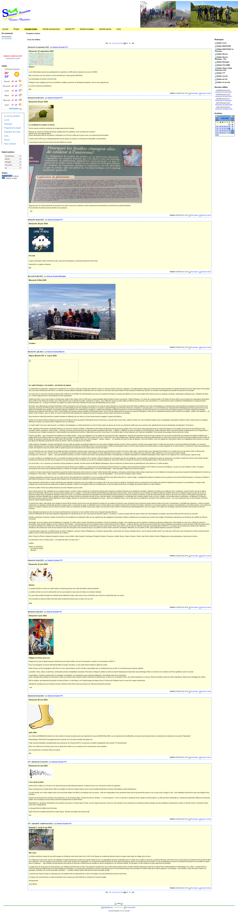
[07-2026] (217, 120)
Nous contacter (10, 143)
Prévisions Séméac (12, 69)
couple (17, 58)
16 (232, 128)
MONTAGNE (226, 46)
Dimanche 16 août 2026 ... (224, 92)
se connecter (7, 38)
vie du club (226, 82)
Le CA (6, 120)
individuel (9, 58)
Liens (6, 136)
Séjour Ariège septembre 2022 (223, 69)
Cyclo (224, 43)
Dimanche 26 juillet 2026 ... (224, 104)
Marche (225, 54)
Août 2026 (224, 118)
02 (232, 124)
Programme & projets (12, 128)
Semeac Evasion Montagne (56, 276)
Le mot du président (12, 116)
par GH (224, 79)
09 (232, 126)
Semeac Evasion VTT (60, 47)
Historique (8, 124)
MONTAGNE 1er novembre (224, 50)
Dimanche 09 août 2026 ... (224, 96)
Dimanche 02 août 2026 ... (224, 100)
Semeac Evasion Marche (56, 351)
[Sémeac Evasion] (16, 27)
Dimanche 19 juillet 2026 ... (224, 109)
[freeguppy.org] (107, 907)
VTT (223, 73)
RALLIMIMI (226, 65)
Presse (7, 139)
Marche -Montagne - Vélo (222, 58)
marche (225, 76)
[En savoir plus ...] (130, 907)
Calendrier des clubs (12, 132)
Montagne (225, 62)
